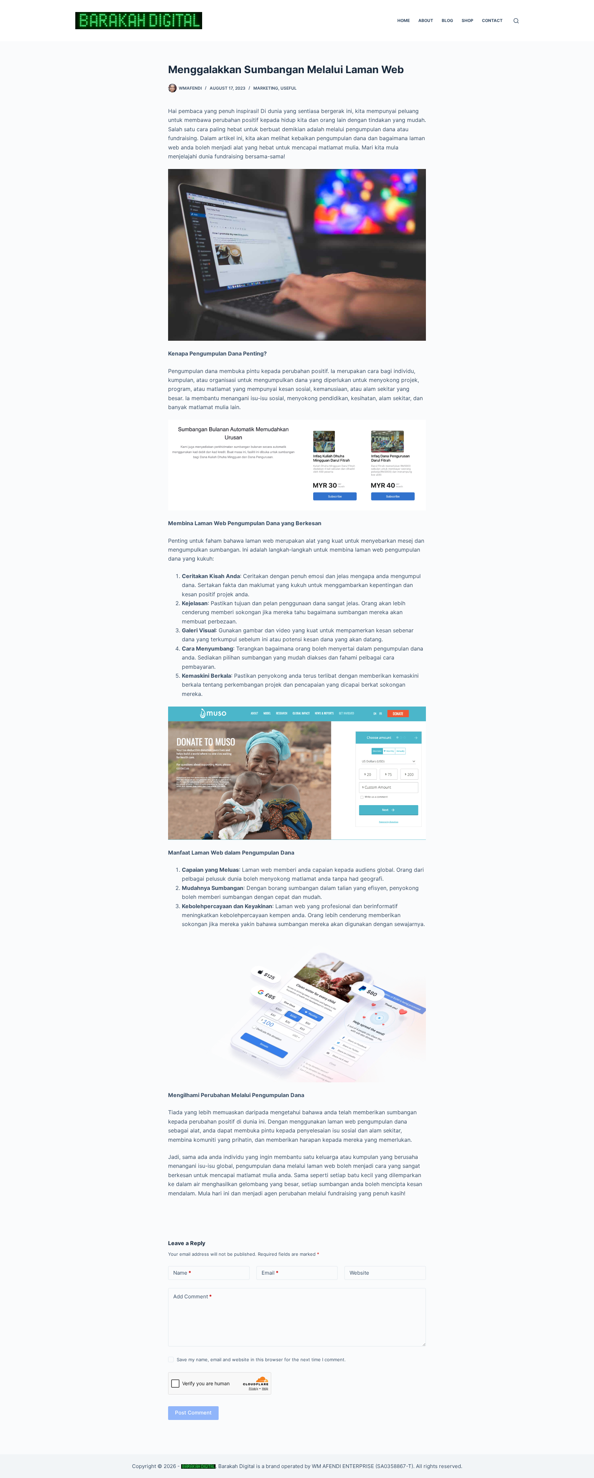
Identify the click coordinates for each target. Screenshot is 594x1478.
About (425, 20)
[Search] (516, 20)
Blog (447, 20)
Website (359, 1273)
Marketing (265, 88)
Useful (288, 88)
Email (270, 1273)
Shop (467, 20)
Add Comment (192, 1296)
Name (182, 1273)
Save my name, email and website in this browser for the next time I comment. (261, 1359)
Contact (492, 20)
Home (403, 20)
